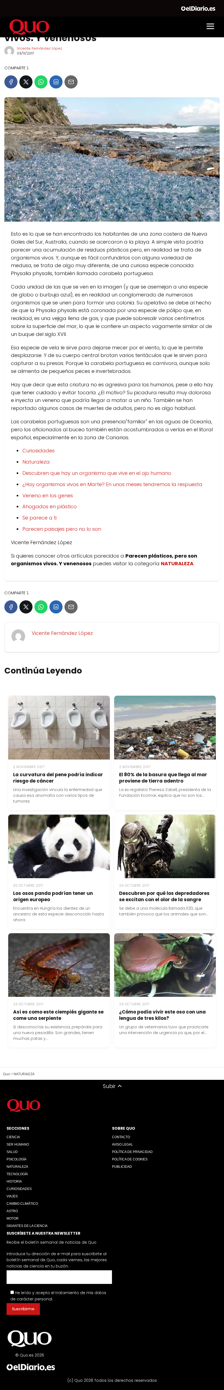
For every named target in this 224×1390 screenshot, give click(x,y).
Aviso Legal (122, 1144)
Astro (12, 1211)
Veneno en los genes (47, 495)
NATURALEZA (17, 1167)
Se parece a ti (39, 517)
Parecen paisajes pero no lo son (61, 529)
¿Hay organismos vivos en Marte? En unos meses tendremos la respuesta (112, 484)
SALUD (12, 1152)
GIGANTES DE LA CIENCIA (27, 1226)
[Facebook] (10, 82)
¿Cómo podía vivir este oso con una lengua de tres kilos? (162, 1015)
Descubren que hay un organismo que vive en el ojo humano (96, 473)
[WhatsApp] (41, 82)
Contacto (121, 1137)
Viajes (12, 1196)
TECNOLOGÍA (17, 1174)
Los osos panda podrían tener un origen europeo (53, 896)
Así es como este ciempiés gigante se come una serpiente (58, 1015)
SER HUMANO (18, 1144)
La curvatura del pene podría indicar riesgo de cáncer (58, 777)
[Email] (71, 82)
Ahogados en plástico (49, 506)
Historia (14, 1181)
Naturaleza (36, 461)
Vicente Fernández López (39, 48)
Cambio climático (22, 1204)
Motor (13, 1218)
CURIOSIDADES (19, 1189)
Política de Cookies (130, 1159)
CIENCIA (13, 1137)
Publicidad (122, 1167)
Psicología (16, 1159)
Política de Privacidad (132, 1152)
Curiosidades (38, 450)
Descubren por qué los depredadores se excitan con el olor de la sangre (164, 896)
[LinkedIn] (56, 82)
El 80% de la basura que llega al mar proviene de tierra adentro (163, 777)
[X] (26, 82)
